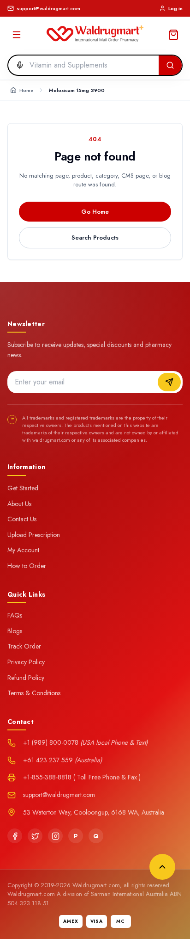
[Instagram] (55, 835)
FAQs (14, 615)
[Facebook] (14, 835)
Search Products (95, 237)
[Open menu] (16, 34)
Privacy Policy (26, 662)
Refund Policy (25, 677)
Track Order (24, 646)
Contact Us (21, 519)
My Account (23, 550)
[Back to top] (162, 867)
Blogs (14, 631)
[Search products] (170, 65)
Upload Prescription (33, 534)
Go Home (95, 211)
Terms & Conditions (33, 693)
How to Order (26, 565)
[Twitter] (35, 835)
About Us (19, 503)
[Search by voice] (17, 65)
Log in (175, 8)
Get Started (22, 488)
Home (26, 90)
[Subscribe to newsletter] (169, 382)
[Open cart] (173, 34)
